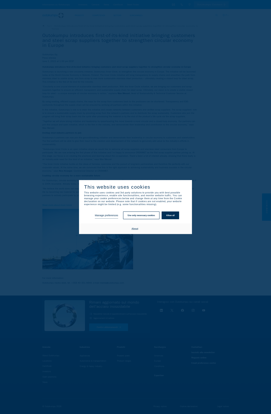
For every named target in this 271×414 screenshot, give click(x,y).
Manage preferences (106, 215)
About (135, 228)
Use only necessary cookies (141, 215)
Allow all (170, 215)
